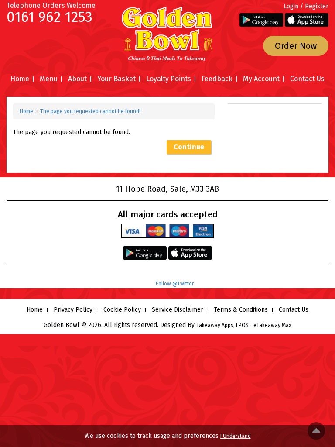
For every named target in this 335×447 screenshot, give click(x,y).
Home (19, 79)
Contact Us (307, 79)
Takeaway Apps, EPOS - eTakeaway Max (243, 325)
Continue (189, 147)
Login (291, 6)
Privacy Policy (73, 309)
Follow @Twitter (175, 284)
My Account (261, 79)
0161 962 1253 (49, 17)
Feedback (217, 79)
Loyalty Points (168, 79)
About (77, 79)
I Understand (235, 436)
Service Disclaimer (177, 309)
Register (316, 6)
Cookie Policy (122, 309)
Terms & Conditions (241, 309)
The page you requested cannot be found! (90, 111)
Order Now (296, 46)
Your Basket (116, 79)
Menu (49, 79)
